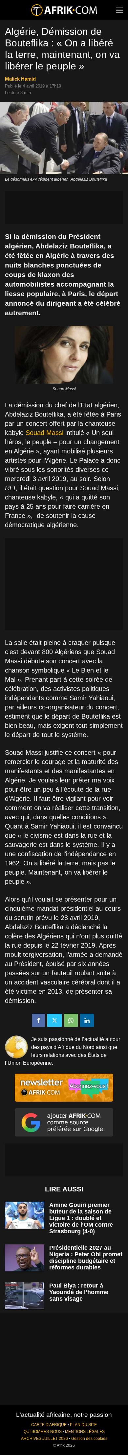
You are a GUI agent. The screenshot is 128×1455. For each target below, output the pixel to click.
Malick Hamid (20, 79)
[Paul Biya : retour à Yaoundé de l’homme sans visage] (24, 1296)
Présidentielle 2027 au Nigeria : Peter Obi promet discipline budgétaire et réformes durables (85, 1257)
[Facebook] (38, 1020)
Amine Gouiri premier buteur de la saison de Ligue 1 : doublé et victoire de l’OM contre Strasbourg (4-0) (81, 1218)
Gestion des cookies (89, 1438)
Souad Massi (44, 432)
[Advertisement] (64, 207)
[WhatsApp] (71, 1020)
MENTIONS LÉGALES (85, 1431)
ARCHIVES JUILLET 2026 (44, 1438)
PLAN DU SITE (83, 1424)
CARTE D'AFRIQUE (49, 1424)
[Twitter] (54, 1020)
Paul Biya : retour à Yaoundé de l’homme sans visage (78, 1292)
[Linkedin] (87, 1020)
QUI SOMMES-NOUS (43, 1431)
